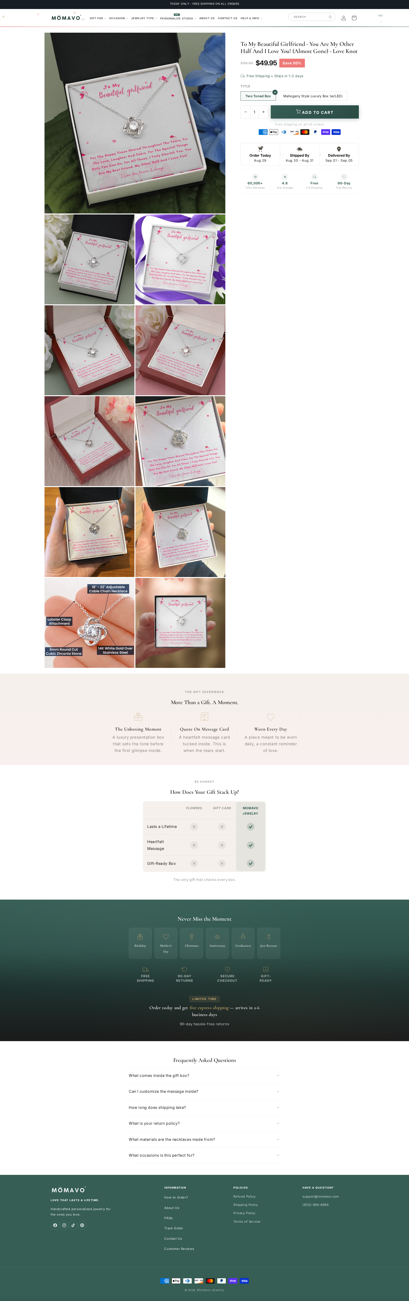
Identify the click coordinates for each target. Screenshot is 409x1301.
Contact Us (173, 1238)
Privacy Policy (244, 1213)
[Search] (330, 17)
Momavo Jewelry (210, 1290)
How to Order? (176, 1197)
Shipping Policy (245, 1205)
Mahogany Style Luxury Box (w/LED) (312, 96)
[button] (98, 18)
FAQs (168, 1218)
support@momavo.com (320, 1196)
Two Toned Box (258, 96)
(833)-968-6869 (315, 1205)
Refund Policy (244, 1196)
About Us (171, 1208)
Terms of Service (247, 1221)
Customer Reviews (179, 1249)
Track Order (173, 1228)
